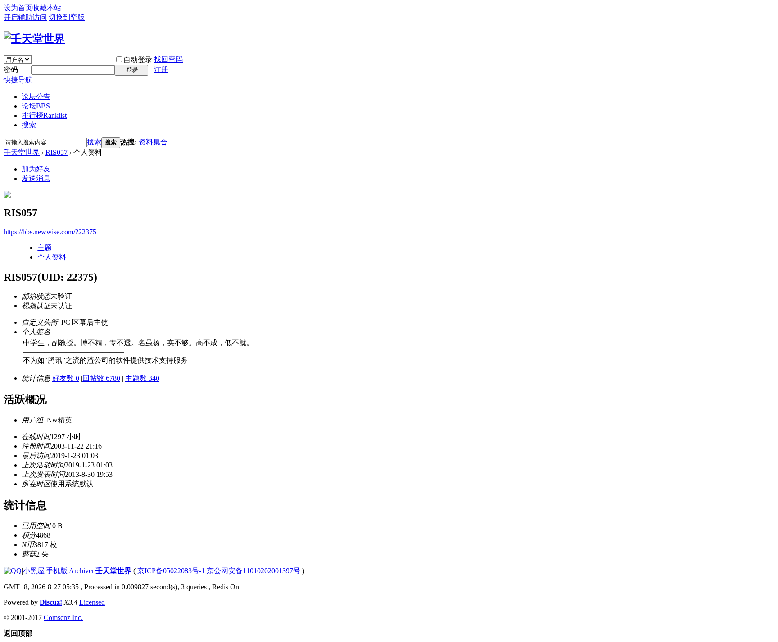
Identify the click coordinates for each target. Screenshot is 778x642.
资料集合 (153, 142)
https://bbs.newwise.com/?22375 (50, 232)
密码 (11, 69)
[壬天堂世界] (34, 39)
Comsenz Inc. (63, 617)
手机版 (57, 571)
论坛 (36, 106)
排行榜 (44, 115)
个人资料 (51, 257)
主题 (44, 247)
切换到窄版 (67, 17)
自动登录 (137, 59)
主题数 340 (142, 378)
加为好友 (36, 169)
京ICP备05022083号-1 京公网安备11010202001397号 (218, 571)
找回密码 (168, 59)
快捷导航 (18, 80)
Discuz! (51, 602)
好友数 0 (65, 378)
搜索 (29, 125)
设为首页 (18, 8)
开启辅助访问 (25, 17)
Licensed (92, 602)
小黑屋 (34, 571)
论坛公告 (36, 96)
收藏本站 (46, 8)
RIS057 (56, 152)
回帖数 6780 (101, 378)
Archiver (81, 571)
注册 (161, 69)
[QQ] (13, 571)
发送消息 (36, 178)
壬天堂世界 (22, 152)
